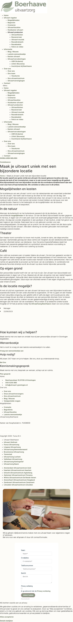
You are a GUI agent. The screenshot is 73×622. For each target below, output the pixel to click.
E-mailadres (25, 558)
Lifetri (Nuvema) (18, 64)
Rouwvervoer (16, 37)
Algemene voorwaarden (10, 425)
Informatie (8, 49)
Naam (23, 550)
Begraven (11, 23)
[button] (36, 85)
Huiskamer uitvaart (15, 30)
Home (6, 15)
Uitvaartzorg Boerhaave (41, 304)
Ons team (11, 73)
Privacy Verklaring (7, 432)
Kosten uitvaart (14, 56)
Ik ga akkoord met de (35, 591)
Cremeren (12, 25)
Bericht (23, 573)
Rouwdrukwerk (17, 42)
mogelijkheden (17, 215)
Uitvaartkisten (17, 35)
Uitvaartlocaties (14, 27)
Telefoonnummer (27, 565)
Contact (7, 83)
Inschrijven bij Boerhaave (21, 66)
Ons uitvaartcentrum (16, 78)
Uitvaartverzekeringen (17, 59)
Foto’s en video (17, 47)
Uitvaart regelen (10, 18)
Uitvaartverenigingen (16, 81)
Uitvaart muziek (17, 40)
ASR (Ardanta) (17, 61)
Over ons (7, 69)
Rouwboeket (16, 44)
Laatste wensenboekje (17, 54)
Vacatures (15, 76)
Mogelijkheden (13, 20)
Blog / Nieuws (13, 52)
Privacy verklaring (27, 586)
